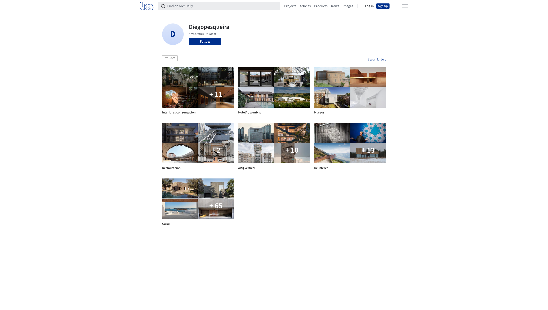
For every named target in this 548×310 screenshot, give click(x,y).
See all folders (377, 59)
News (335, 6)
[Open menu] (405, 6)
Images (348, 6)
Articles (305, 6)
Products (321, 6)
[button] (170, 58)
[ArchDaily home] (147, 6)
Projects (290, 6)
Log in (369, 6)
